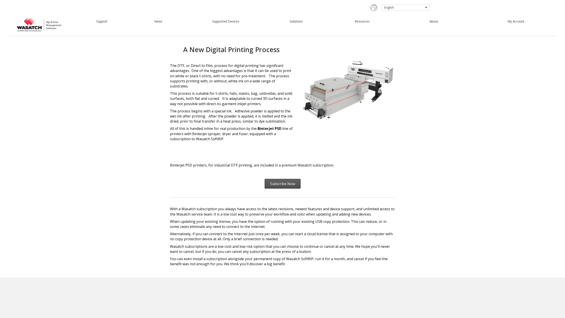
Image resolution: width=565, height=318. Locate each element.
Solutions (296, 21)
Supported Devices (225, 21)
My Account (515, 21)
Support (101, 21)
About (433, 21)
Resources (362, 21)
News (158, 21)
